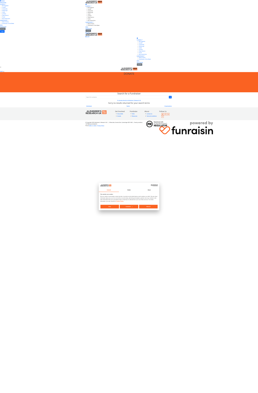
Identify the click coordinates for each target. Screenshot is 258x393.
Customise (128, 206)
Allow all (148, 206)
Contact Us (149, 113)
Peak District (91, 17)
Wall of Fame (91, 23)
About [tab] (149, 189)
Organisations (168, 106)
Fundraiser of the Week (94, 25)
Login (87, 33)
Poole (89, 19)
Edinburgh (90, 12)
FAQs (86, 27)
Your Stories (140, 62)
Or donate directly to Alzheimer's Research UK (129, 100)
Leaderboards (89, 22)
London (90, 15)
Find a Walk (120, 113)
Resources (134, 116)
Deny (110, 206)
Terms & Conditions (152, 116)
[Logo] (93, 2)
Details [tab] (129, 189)
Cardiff (89, 9)
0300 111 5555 (92, 125)
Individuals (89, 106)
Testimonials (88, 28)
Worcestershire (91, 20)
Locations (87, 6)
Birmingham (91, 7)
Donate (88, 30)
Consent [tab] (109, 189)
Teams (128, 106)
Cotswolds (90, 11)
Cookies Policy (119, 201)
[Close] (3, 71)
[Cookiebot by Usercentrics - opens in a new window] (152, 185)
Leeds (89, 14)
